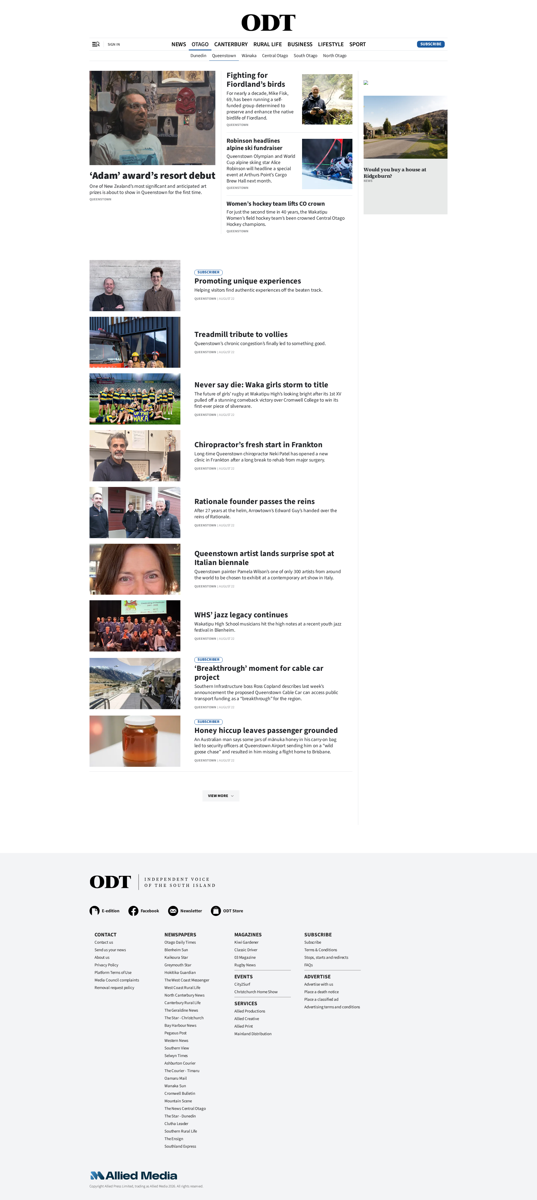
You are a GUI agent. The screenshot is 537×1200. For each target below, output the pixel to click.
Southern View (176, 1048)
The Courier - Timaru (181, 1071)
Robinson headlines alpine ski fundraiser (254, 144)
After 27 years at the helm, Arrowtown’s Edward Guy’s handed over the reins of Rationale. (265, 513)
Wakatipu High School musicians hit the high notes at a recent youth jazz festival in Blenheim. (267, 627)
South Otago (305, 55)
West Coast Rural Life (182, 988)
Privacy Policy (106, 965)
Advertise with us (318, 984)
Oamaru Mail (175, 1078)
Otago (200, 44)
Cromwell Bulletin (179, 1093)
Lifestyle (331, 44)
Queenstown (224, 55)
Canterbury (231, 44)
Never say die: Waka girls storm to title (261, 384)
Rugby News (245, 965)
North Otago (335, 55)
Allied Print (243, 1026)
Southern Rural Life (180, 1131)
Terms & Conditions (320, 950)
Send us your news (110, 950)
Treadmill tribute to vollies (241, 334)
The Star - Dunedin (180, 1116)
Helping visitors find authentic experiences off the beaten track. (258, 290)
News (178, 44)
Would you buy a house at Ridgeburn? (395, 172)
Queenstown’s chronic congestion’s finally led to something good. (260, 343)
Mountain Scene (178, 1101)
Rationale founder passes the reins (254, 501)
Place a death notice (321, 992)
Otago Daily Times (180, 942)
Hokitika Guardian (180, 973)
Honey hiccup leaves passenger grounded (266, 730)
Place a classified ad (321, 999)
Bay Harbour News (180, 1025)
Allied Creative (246, 1019)
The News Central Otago (185, 1109)
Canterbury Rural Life (182, 1003)
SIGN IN (114, 44)
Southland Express (180, 1146)
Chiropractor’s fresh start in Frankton (258, 444)
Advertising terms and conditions (332, 1007)
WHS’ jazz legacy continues (241, 614)
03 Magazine (244, 957)
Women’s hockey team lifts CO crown (276, 203)
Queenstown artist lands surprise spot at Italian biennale (264, 558)
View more (218, 796)
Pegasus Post (175, 1033)
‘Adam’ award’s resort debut (152, 175)
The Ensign (173, 1139)
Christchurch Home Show (256, 992)
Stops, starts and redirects (326, 957)
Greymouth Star (177, 965)
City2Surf (242, 984)
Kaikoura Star (176, 957)
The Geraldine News (181, 1010)
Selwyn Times (176, 1056)
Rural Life (267, 44)
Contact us (104, 942)
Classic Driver (245, 950)
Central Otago (275, 55)
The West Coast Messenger (186, 980)
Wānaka (249, 55)
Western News (176, 1041)
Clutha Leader (176, 1124)
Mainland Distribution (253, 1034)
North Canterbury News (184, 995)
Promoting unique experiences (247, 281)
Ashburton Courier (179, 1063)
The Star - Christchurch (184, 1018)
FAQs (308, 965)
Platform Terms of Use (113, 973)
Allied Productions (249, 1011)
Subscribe (430, 44)
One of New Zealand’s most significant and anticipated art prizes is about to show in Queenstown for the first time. (148, 189)
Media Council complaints (117, 980)
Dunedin (198, 55)
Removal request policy (114, 988)
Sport (357, 44)
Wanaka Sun (175, 1086)
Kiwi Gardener (246, 942)
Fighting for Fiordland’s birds (256, 80)
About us (102, 957)
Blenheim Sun (176, 950)
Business (300, 44)
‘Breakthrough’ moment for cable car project (258, 673)
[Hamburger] (96, 44)
